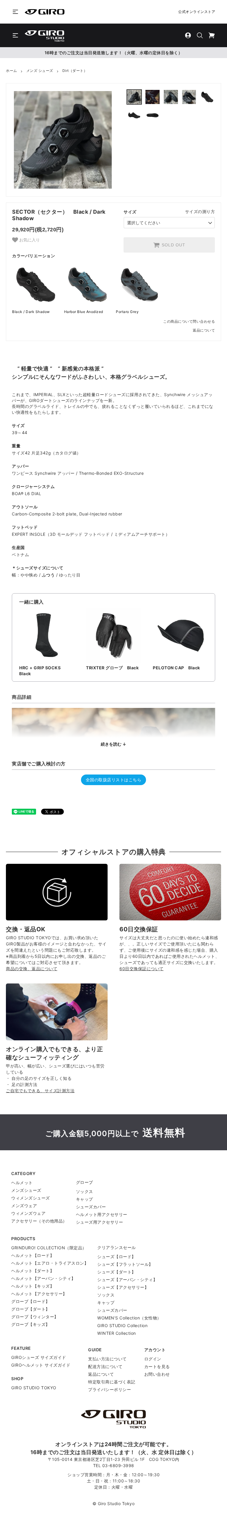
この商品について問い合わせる (189, 321)
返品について (204, 330)
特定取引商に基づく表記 (111, 1381)
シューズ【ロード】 (116, 1256)
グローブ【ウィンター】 (35, 1316)
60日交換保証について (141, 968)
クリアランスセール (116, 1247)
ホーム (11, 70)
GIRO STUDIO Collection (122, 1325)
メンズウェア (24, 1205)
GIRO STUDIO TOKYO (33, 1387)
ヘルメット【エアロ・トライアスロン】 (49, 1263)
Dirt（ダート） (74, 70)
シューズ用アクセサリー (99, 1222)
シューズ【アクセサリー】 (123, 1287)
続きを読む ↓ (113, 744)
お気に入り (29, 239)
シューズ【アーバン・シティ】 (127, 1279)
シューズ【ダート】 (116, 1271)
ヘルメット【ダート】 (32, 1270)
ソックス (84, 1191)
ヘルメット (22, 1182)
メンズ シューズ (39, 70)
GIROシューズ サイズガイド (38, 1357)
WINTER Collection (116, 1333)
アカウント (155, 1349)
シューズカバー (91, 1206)
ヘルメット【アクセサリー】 (39, 1293)
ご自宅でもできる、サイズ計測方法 (40, 1090)
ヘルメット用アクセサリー (101, 1214)
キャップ (84, 1199)
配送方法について (105, 1366)
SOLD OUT (173, 245)
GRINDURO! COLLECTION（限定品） (49, 1247)
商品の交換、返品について (31, 968)
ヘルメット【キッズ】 (32, 1285)
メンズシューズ (26, 1190)
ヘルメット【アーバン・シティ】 (43, 1278)
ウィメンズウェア (28, 1213)
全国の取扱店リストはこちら (114, 779)
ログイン (152, 1358)
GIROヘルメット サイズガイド (40, 1364)
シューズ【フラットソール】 (125, 1264)
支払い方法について (107, 1358)
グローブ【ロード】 (30, 1301)
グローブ (84, 1182)
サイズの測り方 (200, 211)
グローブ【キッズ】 (30, 1324)
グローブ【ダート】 (30, 1308)
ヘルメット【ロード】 (32, 1255)
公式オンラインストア (196, 11)
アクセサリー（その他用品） (39, 1220)
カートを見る (157, 1366)
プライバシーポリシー (109, 1389)
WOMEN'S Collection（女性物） (129, 1317)
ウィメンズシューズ (30, 1197)
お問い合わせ (157, 1374)
